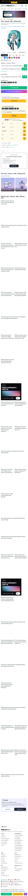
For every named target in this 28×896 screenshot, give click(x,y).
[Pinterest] (9, 58)
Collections (3, 837)
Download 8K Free (18, 894)
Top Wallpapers (4, 842)
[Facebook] (5, 58)
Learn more (7, 809)
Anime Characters (10, 19)
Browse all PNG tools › (5, 176)
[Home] (1, 19)
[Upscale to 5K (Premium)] (24, 134)
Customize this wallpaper (14, 91)
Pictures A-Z (17, 858)
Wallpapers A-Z (18, 854)
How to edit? (11, 147)
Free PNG (3, 861)
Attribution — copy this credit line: (8, 63)
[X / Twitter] (7, 58)
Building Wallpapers (18, 840)
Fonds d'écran (5, 884)
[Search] (22, 5)
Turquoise (8, 26)
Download (14, 116)
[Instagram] (14, 58)
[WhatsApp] (12, 58)
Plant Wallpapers (18, 843)
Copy (25, 65)
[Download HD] (24, 123)
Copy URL (24, 76)
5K (13, 82)
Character (23, 26)
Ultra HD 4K (9, 82)
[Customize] (25, 894)
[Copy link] (19, 58)
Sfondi (22, 881)
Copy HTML (24, 68)
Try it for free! (14, 100)
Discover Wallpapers (5, 838)
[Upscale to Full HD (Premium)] (24, 127)
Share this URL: (4, 74)
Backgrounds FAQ (4, 868)
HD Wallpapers (17, 837)
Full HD (5, 82)
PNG (4, 19)
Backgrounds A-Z (18, 856)
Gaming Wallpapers (18, 847)
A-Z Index (3, 835)
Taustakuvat (4, 886)
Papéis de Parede (14, 881)
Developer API (17, 870)
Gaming (14, 26)
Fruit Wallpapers (18, 842)
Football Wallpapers (19, 845)
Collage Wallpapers (18, 848)
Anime (2, 26)
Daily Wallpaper (4, 843)
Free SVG (3, 859)
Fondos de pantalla (6, 883)
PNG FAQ (3, 873)
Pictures (2, 858)
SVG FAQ (2, 872)
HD (1, 82)
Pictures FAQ (3, 870)
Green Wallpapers (18, 850)
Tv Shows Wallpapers (19, 835)
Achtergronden (15, 883)
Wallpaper (18, 879)
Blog (15, 867)
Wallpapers (3, 854)
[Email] (17, 58)
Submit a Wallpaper (18, 868)
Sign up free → (20, 809)
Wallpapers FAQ (4, 867)
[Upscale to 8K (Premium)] (24, 138)
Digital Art (19, 26)
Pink (12, 26)
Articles (2, 845)
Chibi (5, 26)
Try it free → (14, 2)
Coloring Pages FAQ (5, 875)
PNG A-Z (16, 861)
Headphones (3, 28)
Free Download (14, 87)
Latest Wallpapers (4, 840)
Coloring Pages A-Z (18, 863)
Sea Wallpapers (18, 838)
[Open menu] (25, 5)
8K (15, 82)
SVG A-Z (16, 859)
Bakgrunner (19, 884)
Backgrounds (3, 856)
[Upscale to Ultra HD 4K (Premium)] (24, 131)
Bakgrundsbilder (5, 881)
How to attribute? (4, 71)
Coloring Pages (4, 863)
